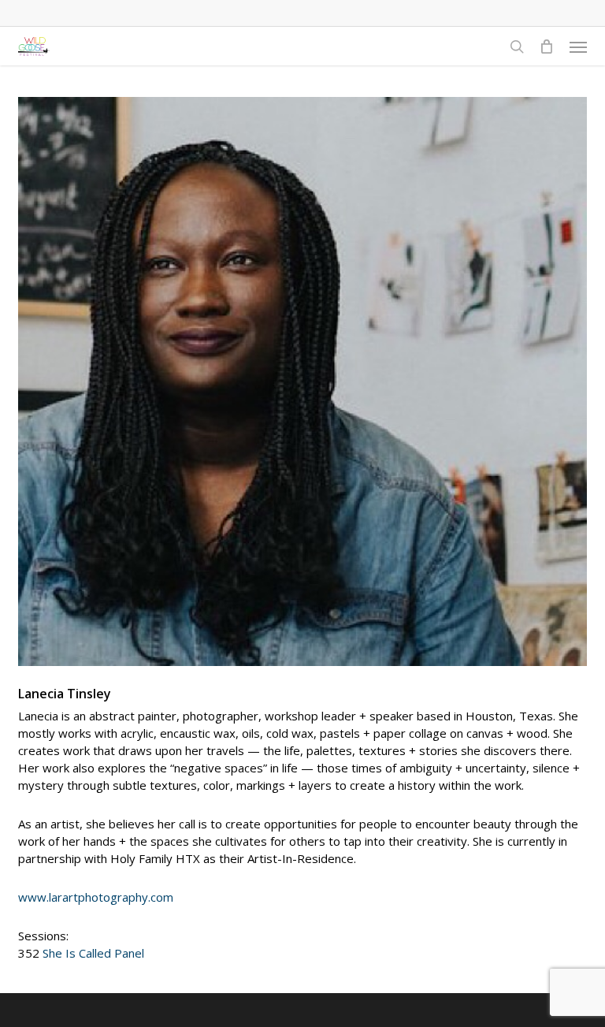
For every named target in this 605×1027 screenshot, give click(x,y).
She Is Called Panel (93, 953)
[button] (578, 46)
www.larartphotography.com (95, 897)
